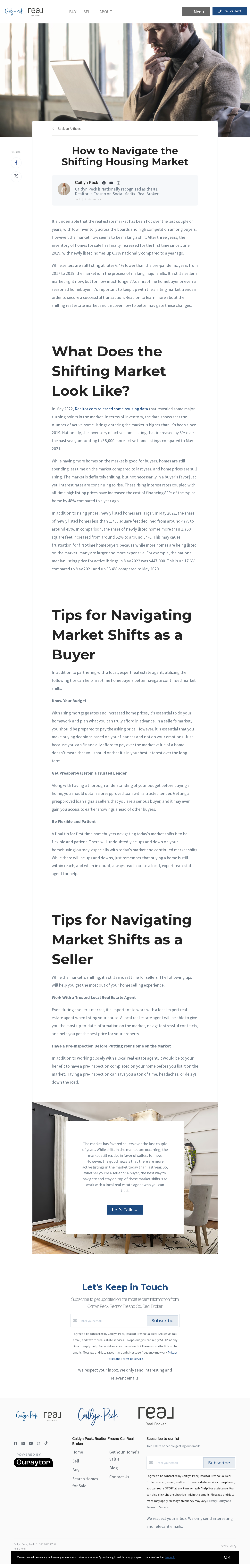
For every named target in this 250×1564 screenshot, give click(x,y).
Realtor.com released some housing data (111, 408)
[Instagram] (38, 1443)
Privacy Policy (227, 1546)
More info (170, 1557)
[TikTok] (46, 1443)
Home (77, 1452)
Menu (198, 11)
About (105, 11)
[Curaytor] (33, 1466)
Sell (87, 11)
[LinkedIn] (23, 1443)
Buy (72, 11)
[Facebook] (15, 1443)
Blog (113, 1467)
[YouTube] (31, 1443)
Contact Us (119, 1476)
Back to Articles (69, 128)
